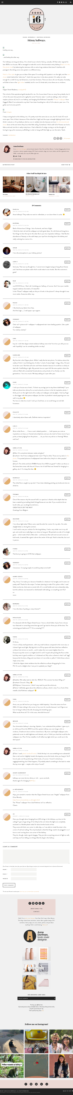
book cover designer (21, 149)
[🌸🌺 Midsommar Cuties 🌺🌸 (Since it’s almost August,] (61, 1041)
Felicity (16, 412)
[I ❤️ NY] (36, 1066)
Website (5, 878)
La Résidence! (18, 789)
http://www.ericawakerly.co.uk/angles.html (26, 800)
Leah (14, 382)
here (43, 1010)
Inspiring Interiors (43, 37)
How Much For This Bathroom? (32, 194)
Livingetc (9, 112)
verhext (16, 319)
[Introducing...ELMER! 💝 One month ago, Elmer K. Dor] (36, 1041)
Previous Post (9, 165)
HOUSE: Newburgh (29, 37)
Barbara (16, 604)
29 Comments (67, 138)
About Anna (35, 909)
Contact (36, 911)
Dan (14, 281)
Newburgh (12, 135)
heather (16, 519)
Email (5, 874)
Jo (14, 814)
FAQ (41, 909)
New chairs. (5, 194)
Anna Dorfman (18, 146)
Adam (15, 248)
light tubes (21, 82)
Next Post (65, 165)
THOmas (16, 494)
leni (14, 338)
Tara (14, 699)
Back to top (67, 1091)
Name (5, 869)
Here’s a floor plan (9, 74)
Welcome (44, 925)
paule (15, 303)
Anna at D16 (17, 448)
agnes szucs (18, 576)
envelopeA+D (22, 89)
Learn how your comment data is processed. (29, 891)
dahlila (16, 209)
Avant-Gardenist (19, 773)
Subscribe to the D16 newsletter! (25, 159)
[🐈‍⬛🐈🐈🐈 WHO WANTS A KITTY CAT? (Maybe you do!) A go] (12, 1066)
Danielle (16, 478)
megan (15, 721)
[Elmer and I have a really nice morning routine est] (12, 1041)
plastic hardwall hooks (29, 753)
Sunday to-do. (52, 194)
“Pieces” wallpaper (59, 99)
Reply (67, 210)
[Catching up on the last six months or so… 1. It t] (61, 1066)
